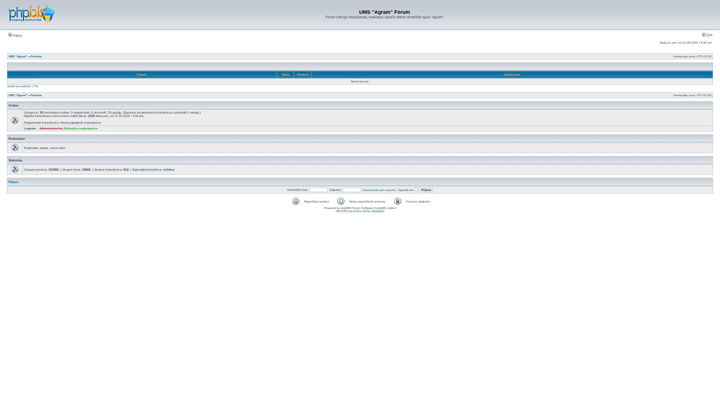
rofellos (168, 169)
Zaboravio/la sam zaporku (379, 190)
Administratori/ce (51, 128)
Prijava (17, 35)
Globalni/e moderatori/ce (81, 128)
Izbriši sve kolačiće (19, 86)
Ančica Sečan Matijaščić (368, 211)
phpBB (345, 208)
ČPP (708, 35)
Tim (36, 86)
